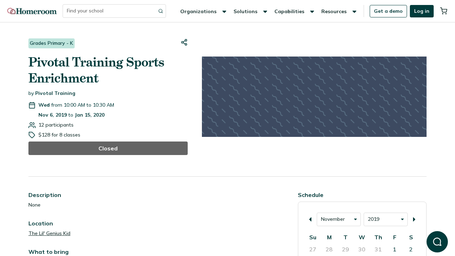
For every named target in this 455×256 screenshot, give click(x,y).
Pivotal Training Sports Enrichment (96, 70)
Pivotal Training (55, 93)
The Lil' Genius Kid (49, 233)
